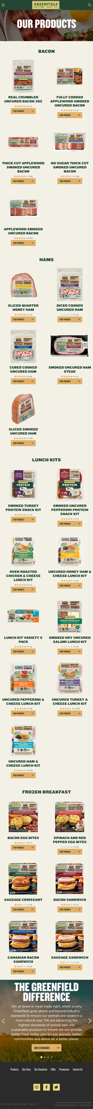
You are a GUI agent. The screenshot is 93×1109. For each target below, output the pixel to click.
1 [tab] (41, 1057)
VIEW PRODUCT (18, 111)
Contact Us (78, 1069)
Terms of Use (33, 1104)
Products (15, 1069)
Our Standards (40, 1069)
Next (90, 1021)
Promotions (64, 1069)
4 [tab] (51, 1057)
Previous (3, 1021)
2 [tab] (45, 1057)
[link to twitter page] (56, 1087)
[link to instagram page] (36, 1087)
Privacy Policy (6, 1104)
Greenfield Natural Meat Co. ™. (69, 1105)
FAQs (53, 1069)
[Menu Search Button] (89, 5)
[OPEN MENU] (3, 5)
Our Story (26, 1069)
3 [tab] (48, 1057)
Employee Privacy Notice (19, 1104)
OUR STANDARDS (42, 1048)
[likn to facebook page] (46, 1087)
